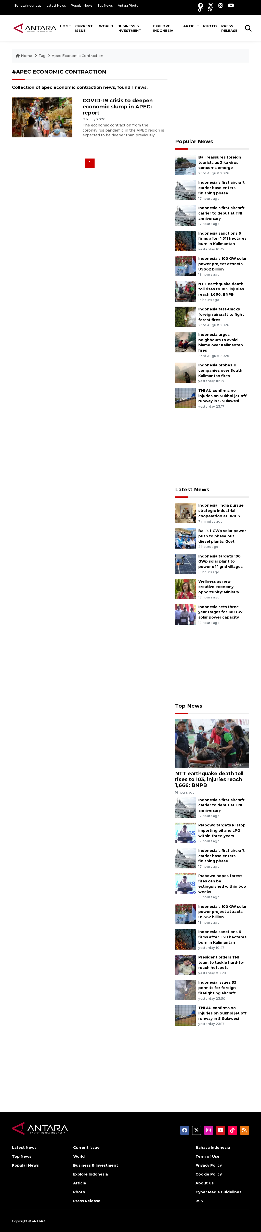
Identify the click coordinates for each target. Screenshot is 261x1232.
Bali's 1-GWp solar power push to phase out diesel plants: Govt (222, 536)
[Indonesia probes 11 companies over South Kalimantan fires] (185, 372)
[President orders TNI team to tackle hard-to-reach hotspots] (185, 964)
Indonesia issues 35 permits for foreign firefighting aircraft (217, 987)
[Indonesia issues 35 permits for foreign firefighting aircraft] (185, 989)
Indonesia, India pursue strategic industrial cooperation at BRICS (221, 510)
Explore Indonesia (163, 28)
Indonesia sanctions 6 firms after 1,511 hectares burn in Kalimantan (222, 238)
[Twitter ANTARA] (210, 5)
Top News (105, 5)
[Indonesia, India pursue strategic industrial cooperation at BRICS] (185, 512)
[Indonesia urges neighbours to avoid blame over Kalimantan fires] (185, 341)
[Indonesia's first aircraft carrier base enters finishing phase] (185, 190)
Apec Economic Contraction (77, 55)
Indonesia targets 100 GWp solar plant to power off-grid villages (220, 561)
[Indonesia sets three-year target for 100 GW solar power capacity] (185, 614)
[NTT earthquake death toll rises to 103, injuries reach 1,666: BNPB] (185, 291)
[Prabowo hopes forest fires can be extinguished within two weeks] (185, 883)
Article (191, 26)
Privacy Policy (208, 1165)
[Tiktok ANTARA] (200, 9)
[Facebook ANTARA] (200, 5)
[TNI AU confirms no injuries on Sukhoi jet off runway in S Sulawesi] (185, 397)
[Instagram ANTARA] (220, 5)
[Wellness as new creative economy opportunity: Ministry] (185, 588)
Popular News (81, 5)
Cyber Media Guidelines (218, 1192)
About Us (204, 1183)
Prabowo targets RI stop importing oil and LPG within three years (221, 830)
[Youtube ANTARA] (231, 5)
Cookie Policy (208, 1174)
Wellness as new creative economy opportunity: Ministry (218, 586)
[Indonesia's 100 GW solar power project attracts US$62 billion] (185, 265)
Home (65, 26)
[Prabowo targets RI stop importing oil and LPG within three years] (185, 832)
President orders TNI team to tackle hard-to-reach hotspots (221, 962)
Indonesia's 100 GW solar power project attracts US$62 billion (222, 263)
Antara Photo (128, 5)
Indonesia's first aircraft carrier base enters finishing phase (221, 187)
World (106, 26)
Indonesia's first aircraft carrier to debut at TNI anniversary (221, 213)
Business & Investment (129, 28)
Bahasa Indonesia (28, 5)
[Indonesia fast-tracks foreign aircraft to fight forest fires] (185, 316)
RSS (199, 1201)
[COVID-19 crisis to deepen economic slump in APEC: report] (42, 117)
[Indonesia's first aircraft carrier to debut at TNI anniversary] (185, 215)
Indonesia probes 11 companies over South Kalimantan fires (220, 370)
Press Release (229, 28)
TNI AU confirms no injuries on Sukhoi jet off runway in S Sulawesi (222, 396)
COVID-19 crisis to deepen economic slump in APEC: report (118, 106)
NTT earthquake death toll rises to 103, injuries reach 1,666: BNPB (221, 289)
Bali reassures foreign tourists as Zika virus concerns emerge (219, 162)
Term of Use (207, 1156)
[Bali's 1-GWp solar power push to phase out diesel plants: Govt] (185, 538)
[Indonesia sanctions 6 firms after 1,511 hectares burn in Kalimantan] (185, 240)
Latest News (56, 5)
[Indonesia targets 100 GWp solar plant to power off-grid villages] (185, 563)
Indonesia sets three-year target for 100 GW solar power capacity (220, 612)
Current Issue (84, 28)
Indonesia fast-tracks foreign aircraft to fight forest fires (221, 314)
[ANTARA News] (35, 28)
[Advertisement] (212, 100)
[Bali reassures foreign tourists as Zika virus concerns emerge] (185, 164)
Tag (41, 55)
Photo (210, 26)
